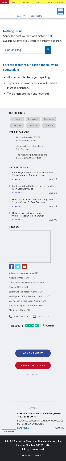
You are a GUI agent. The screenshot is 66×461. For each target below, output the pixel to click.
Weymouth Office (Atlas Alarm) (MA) (27, 300)
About (38, 2)
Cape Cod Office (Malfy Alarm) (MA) (27, 282)
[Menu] (60, 10)
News (4, 2)
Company (33, 125)
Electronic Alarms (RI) (19, 310)
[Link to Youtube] (24, 266)
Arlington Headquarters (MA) (23, 273)
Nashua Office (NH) (18, 287)
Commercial (49, 119)
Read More (23, 428)
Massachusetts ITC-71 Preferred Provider (28, 139)
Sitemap (49, 125)
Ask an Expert (33, 353)
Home (17, 119)
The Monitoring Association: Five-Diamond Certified (31, 156)
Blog (14, 2)
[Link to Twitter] (18, 266)
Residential (33, 119)
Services (17, 125)
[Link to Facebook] (11, 266)
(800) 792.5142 (36, 16)
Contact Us (21, 16)
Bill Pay (50, 2)
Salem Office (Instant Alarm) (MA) (26, 291)
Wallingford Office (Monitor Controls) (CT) (30, 296)
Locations (25, 2)
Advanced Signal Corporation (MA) (26, 305)
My (60, 2)
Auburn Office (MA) (19, 277)
